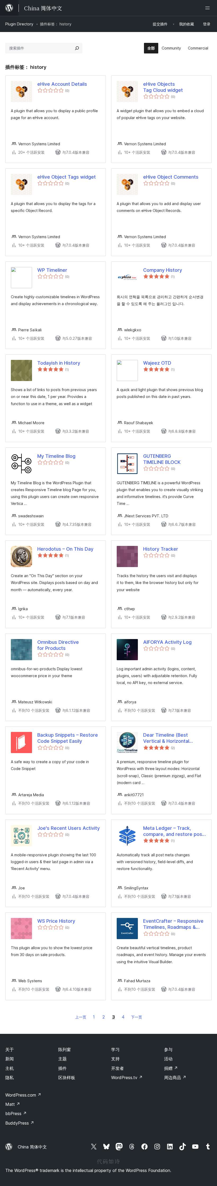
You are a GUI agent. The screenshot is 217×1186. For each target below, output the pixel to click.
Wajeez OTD (157, 363)
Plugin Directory (19, 24)
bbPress (16, 1113)
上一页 (80, 1017)
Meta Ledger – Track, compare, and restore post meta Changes (173, 831)
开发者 (117, 1068)
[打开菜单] (208, 8)
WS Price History (56, 921)
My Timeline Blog (56, 456)
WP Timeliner (52, 270)
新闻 (9, 1058)
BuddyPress (19, 1123)
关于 (9, 1049)
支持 (115, 1058)
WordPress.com (23, 1095)
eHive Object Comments (170, 177)
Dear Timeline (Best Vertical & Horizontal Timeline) (166, 738)
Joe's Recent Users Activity (68, 828)
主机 (9, 1068)
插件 (62, 1068)
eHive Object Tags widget (66, 177)
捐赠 (171, 1068)
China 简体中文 (32, 1146)
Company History (162, 270)
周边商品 (175, 1077)
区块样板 (66, 1077)
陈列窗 (64, 1049)
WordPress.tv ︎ (127, 1077)
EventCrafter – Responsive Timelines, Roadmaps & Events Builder (173, 924)
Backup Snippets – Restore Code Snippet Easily (67, 738)
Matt (12, 1104)
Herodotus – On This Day (65, 549)
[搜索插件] (77, 48)
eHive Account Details (62, 84)
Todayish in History (58, 363)
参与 (168, 1049)
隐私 (9, 1077)
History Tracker (160, 549)
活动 (168, 1058)
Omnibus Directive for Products (58, 645)
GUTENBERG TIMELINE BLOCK (161, 459)
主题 (62, 1058)
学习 (115, 1049)
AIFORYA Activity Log (167, 642)
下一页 (136, 1017)
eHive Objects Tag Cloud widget (163, 87)
